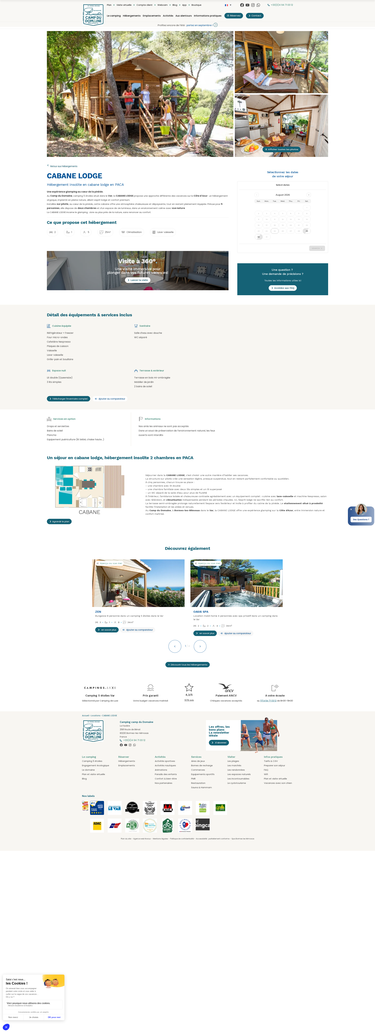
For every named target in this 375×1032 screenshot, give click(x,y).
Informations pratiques (207, 15)
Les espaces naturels (239, 774)
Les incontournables (238, 778)
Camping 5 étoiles (92, 761)
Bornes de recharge (202, 765)
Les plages (233, 761)
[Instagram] (253, 5)
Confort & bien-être (166, 778)
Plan (109, 5)
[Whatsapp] (258, 5)
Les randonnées (236, 769)
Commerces (198, 769)
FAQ (266, 769)
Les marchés (234, 765)
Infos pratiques (273, 756)
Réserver (123, 756)
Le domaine (88, 769)
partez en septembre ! (199, 25)
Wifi (266, 774)
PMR (193, 778)
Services (196, 756)
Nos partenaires (163, 783)
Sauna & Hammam (201, 787)
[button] (137, 630)
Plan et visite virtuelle (93, 774)
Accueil (85, 715)
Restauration (198, 783)
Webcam (162, 5)
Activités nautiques (165, 765)
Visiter (231, 756)
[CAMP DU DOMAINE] (85, 810)
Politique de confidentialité (182, 838)
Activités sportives (165, 761)
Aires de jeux (198, 761)
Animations (161, 769)
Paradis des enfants (166, 774)
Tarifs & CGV (271, 761)
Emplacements (152, 15)
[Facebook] (242, 5)
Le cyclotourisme (236, 783)
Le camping (114, 15)
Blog (175, 5)
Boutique (196, 5)
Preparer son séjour (274, 765)
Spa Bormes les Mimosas (243, 838)
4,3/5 (189, 694)
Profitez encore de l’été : (172, 25)
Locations (95, 715)
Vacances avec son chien (278, 783)
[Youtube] (247, 5)
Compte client (144, 5)
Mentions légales (160, 838)
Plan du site (126, 838)
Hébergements (132, 15)
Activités (168, 15)
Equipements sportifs (202, 774)
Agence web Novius (142, 838)
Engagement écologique (95, 765)
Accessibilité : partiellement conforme (212, 838)
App (184, 5)
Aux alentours (183, 15)
